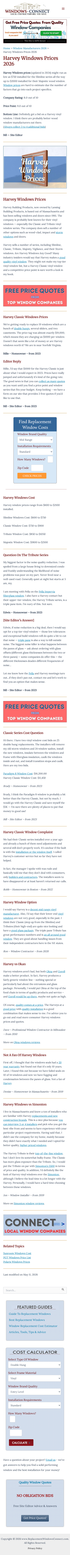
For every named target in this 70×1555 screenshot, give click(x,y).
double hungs (21, 328)
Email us (51, 1459)
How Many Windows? (31, 459)
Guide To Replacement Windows (30, 1314)
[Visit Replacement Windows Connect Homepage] (35, 31)
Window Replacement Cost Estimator (33, 1326)
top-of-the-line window (49, 1153)
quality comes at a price (29, 1004)
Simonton (53, 1174)
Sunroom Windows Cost (17, 1253)
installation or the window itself (34, 851)
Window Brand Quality (32, 434)
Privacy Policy (35, 1548)
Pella (31, 673)
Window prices (11, 85)
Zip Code (23, 468)
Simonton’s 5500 (45, 1166)
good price (9, 1009)
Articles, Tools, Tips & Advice (27, 1332)
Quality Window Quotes (35, 1482)
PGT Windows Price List (17, 1257)
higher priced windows (33, 1145)
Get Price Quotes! (35, 1518)
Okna (49, 971)
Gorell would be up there (22, 996)
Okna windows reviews (27, 1042)
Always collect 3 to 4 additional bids (24, 126)
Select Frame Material (22, 1373)
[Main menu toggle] (63, 8)
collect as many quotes (52, 381)
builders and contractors (23, 877)
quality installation (32, 1009)
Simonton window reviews (29, 1203)
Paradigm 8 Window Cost (18, 773)
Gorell (61, 971)
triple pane (24, 640)
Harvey (7, 1083)
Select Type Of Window (23, 1359)
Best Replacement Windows (27, 1320)
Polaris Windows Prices (16, 1261)
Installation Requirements (34, 446)
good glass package (22, 930)
